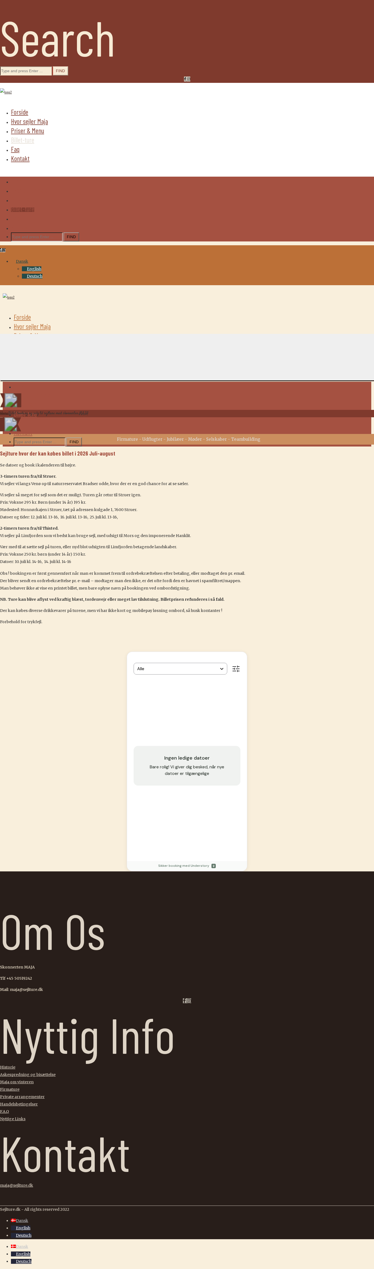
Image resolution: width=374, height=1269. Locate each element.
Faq (15, 149)
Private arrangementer (22, 1096)
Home (4, 413)
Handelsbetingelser (19, 1104)
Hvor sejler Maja (29, 121)
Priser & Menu (27, 130)
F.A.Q (4, 1111)
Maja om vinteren (17, 1082)
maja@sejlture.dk (16, 1185)
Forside (19, 112)
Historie (7, 1067)
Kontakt (20, 158)
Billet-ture (22, 140)
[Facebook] (185, 79)
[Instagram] (188, 79)
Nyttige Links (12, 1118)
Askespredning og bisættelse (28, 1074)
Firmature (9, 1089)
